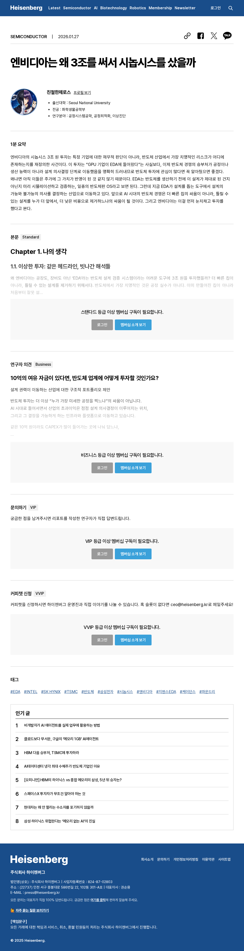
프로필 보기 (82, 92)
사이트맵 (224, 859)
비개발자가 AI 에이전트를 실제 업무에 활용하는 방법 (62, 725)
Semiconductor (77, 8)
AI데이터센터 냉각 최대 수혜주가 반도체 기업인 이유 (62, 766)
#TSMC (71, 691)
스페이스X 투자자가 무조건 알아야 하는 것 (54, 794)
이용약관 (208, 859)
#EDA (15, 691)
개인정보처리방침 (185, 859)
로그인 (216, 8)
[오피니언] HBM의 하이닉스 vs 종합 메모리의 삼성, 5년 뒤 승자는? (73, 780)
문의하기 (163, 859)
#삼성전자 (105, 691)
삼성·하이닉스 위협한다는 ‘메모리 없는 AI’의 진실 (59, 821)
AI (95, 8)
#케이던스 (188, 691)
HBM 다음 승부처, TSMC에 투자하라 (51, 753)
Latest (54, 8)
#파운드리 (207, 691)
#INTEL (30, 691)
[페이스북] (200, 35)
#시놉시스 (125, 691)
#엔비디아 (144, 691)
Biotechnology (113, 8)
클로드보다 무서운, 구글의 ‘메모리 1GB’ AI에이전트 (61, 739)
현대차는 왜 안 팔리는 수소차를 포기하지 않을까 (58, 807)
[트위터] (214, 35)
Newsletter (185, 8)
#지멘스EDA (166, 691)
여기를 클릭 (98, 900)
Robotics (138, 8)
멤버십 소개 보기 (133, 325)
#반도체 (87, 691)
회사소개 (147, 859)
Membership (160, 8)
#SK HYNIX (51, 691)
